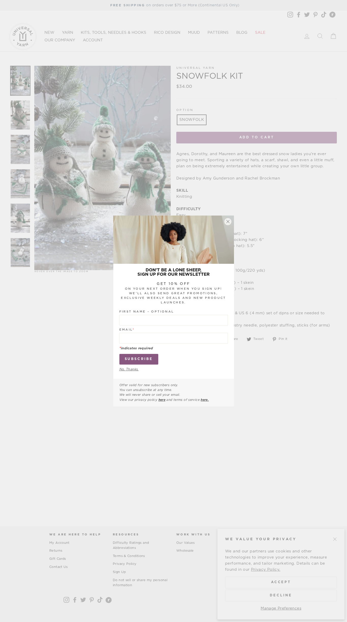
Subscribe (139, 359)
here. (205, 399)
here (162, 399)
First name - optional (146, 311)
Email (127, 329)
